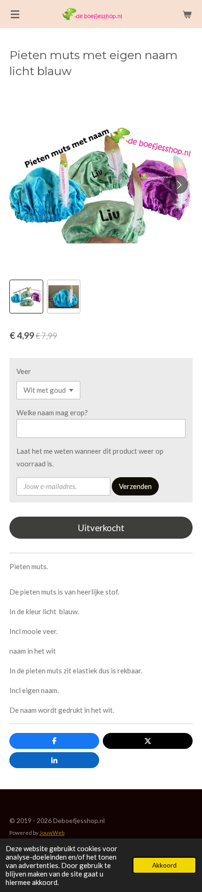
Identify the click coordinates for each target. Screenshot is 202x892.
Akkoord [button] (164, 865)
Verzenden (135, 486)
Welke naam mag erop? (52, 412)
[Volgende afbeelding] (178, 184)
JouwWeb (51, 832)
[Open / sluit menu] (15, 14)
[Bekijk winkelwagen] (187, 14)
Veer (23, 371)
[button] (26, 296)
